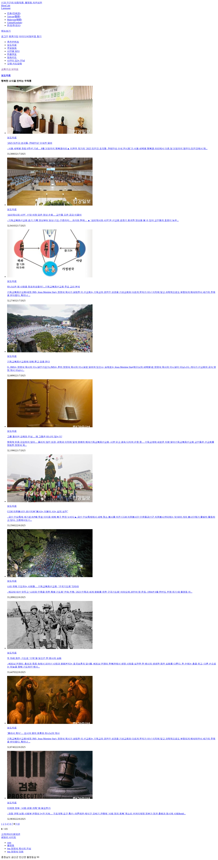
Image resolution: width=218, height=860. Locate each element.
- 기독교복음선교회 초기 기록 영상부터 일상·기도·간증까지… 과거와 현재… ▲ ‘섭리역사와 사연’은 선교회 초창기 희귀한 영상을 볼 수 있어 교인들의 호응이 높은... (93, 220)
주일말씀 (12, 48)
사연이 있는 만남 (16, 60)
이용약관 (15, 834)
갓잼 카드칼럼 (14, 63)
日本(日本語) (13, 13)
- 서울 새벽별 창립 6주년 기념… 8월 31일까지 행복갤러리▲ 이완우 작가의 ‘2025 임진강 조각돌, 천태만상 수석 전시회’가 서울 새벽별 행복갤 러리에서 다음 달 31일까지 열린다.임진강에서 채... (107, 148)
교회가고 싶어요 (9, 69)
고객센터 (6, 834)
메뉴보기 (6, 31)
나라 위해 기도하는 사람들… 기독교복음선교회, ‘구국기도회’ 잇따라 (43, 586)
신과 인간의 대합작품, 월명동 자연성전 (21, 2)
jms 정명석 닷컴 (15, 851)
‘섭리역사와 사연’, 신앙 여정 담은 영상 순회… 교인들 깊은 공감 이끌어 (44, 215)
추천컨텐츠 (13, 42)
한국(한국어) (13, 25)
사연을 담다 (13, 51)
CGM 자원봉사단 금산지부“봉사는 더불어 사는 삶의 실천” (37, 511)
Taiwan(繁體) (13, 16)
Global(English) (14, 22)
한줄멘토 (12, 54)
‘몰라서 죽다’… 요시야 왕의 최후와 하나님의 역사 (33, 733)
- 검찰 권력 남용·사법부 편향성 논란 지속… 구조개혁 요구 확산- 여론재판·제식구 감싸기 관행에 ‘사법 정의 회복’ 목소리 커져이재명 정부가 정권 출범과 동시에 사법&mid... (96, 813)
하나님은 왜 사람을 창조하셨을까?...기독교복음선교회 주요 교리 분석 (43, 286)
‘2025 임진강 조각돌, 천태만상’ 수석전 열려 (29, 143)
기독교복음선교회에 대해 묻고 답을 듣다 (28, 361)
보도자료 (12, 45)
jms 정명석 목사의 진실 (19, 848)
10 (18, 824)
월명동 (10, 845)
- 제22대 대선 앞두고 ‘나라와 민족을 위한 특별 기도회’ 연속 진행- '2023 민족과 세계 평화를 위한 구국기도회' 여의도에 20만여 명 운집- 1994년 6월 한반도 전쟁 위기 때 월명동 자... (99, 592)
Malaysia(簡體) (14, 19)
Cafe (8, 5)
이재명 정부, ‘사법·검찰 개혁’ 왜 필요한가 (29, 808)
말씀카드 (12, 57)
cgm (9, 842)
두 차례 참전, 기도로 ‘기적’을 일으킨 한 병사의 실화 (34, 658)
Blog (3, 5)
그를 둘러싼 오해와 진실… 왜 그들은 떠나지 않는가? (34, 436)
